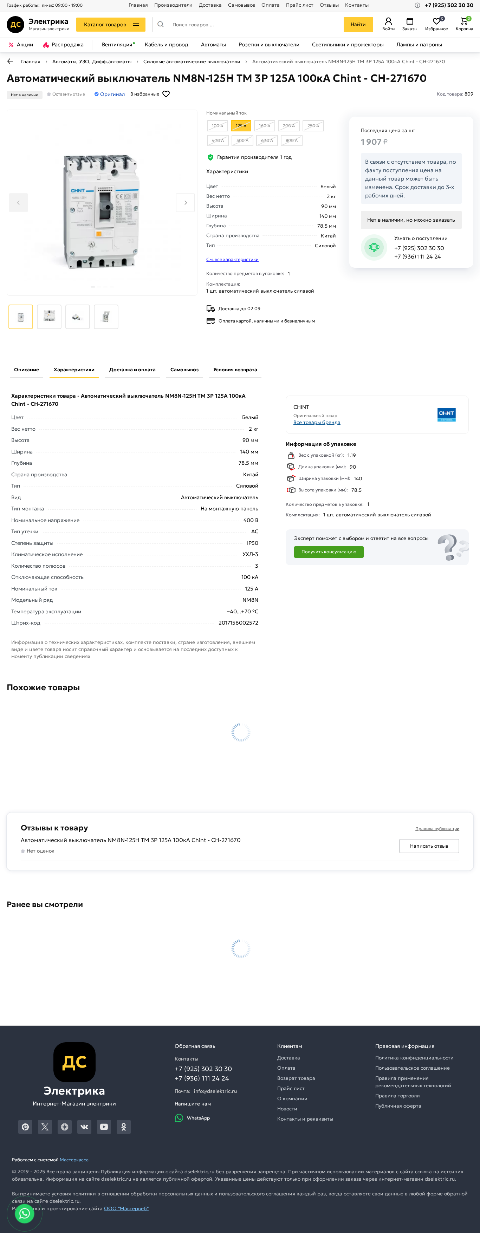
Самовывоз (241, 5)
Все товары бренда (316, 422)
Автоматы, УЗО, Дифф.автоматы (91, 61)
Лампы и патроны (419, 44)
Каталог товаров (105, 24)
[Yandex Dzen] (65, 1127)
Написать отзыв (429, 846)
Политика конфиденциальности (414, 1058)
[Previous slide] (18, 202)
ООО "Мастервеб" (126, 1208)
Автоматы (213, 44)
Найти (358, 24)
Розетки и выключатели (269, 44)
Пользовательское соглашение (412, 1068)
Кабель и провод (166, 44)
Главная (138, 5)
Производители (173, 5)
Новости (287, 1108)
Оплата (270, 5)
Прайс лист (299, 5)
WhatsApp (198, 1118)
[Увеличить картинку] (102, 202)
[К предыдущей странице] (10, 61)
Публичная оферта (398, 1106)
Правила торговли (397, 1095)
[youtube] (104, 1127)
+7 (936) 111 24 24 (417, 256)
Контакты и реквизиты (305, 1119)
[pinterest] (25, 1127)
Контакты (357, 5)
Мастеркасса (74, 1160)
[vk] (84, 1127)
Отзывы (329, 5)
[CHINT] (420, 415)
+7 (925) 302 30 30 (419, 248)
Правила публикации (437, 828)
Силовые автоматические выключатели (191, 61)
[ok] (124, 1127)
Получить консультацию (328, 551)
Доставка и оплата (132, 369)
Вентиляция (117, 44)
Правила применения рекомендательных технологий (413, 1082)
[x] (45, 1127)
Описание (26, 369)
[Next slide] (185, 202)
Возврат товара (296, 1078)
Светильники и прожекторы (348, 44)
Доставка (210, 5)
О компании (292, 1098)
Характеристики (74, 369)
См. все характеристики (232, 259)
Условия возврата (235, 369)
